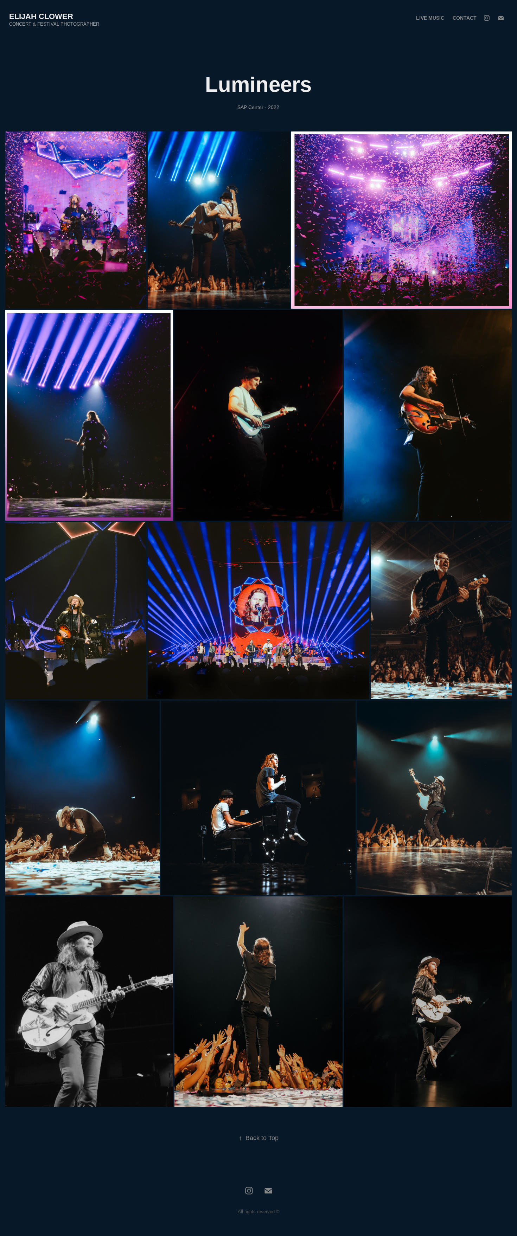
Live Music (430, 18)
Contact (465, 18)
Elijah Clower (41, 16)
